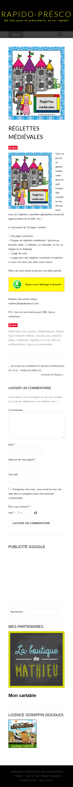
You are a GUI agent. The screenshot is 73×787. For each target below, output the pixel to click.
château (30, 335)
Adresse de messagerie (22, 459)
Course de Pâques (53, 375)
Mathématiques (46, 331)
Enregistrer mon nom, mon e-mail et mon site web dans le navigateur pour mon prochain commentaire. (35, 493)
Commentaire (15, 410)
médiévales (22, 340)
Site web (13, 474)
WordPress (55, 772)
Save (14, 147)
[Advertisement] (31, 574)
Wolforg (46, 780)
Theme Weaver (51, 776)
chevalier (40, 335)
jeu (48, 335)
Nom (11, 444)
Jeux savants (29, 331)
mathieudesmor (16, 344)
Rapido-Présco (36, 14)
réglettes (35, 340)
